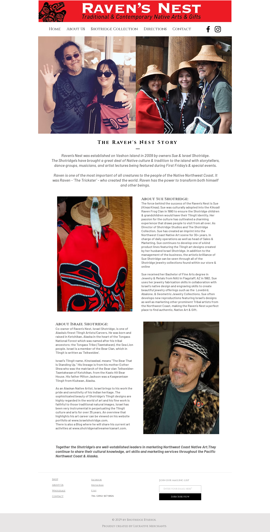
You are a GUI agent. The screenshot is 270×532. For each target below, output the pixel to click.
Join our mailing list (174, 480)
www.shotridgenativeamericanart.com (99, 428)
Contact (57, 496)
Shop (55, 479)
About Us (57, 485)
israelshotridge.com (93, 420)
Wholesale (58, 490)
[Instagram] (218, 29)
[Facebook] (208, 29)
